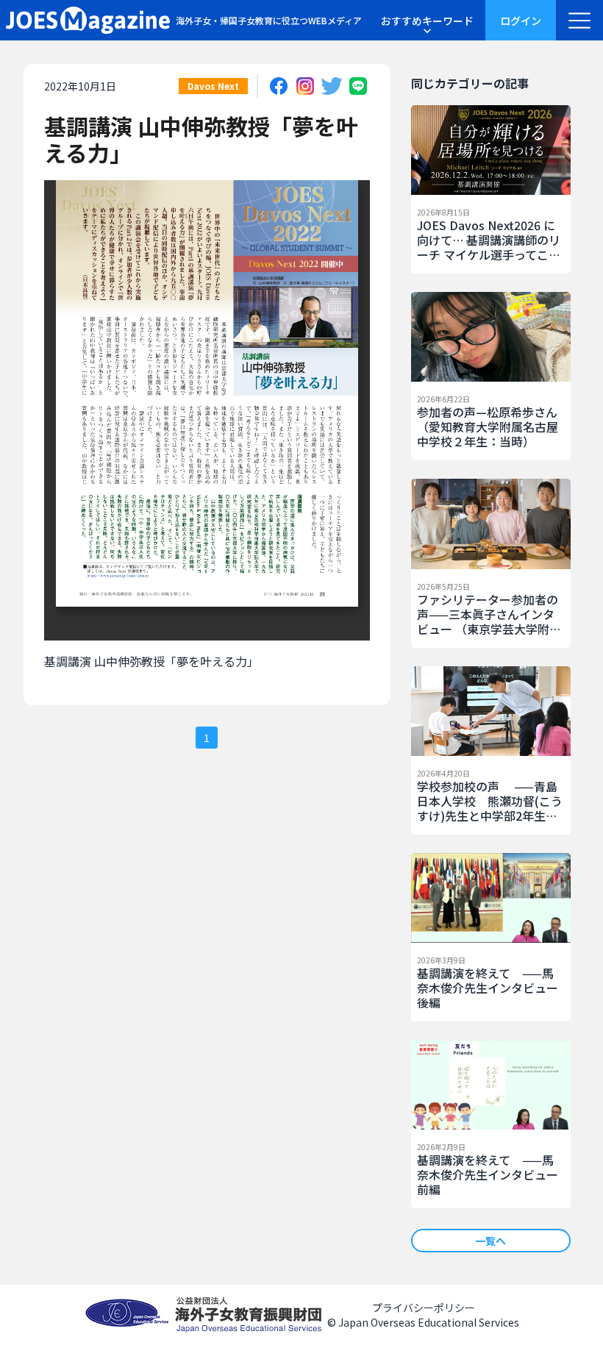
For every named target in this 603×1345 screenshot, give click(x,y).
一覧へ (490, 1240)
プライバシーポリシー (423, 1307)
